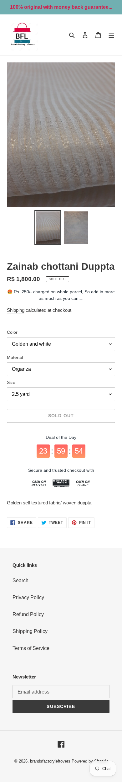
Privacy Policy (28, 597)
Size (11, 382)
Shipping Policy (30, 631)
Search (20, 580)
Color (12, 332)
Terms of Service (31, 648)
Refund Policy (28, 614)
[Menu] (111, 35)
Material (15, 357)
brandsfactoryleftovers (50, 761)
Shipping (15, 310)
